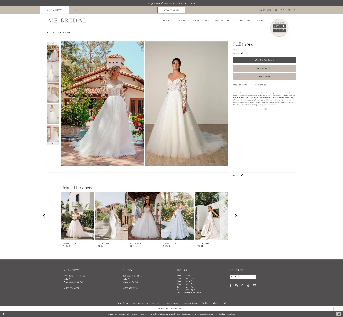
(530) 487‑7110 (130, 288)
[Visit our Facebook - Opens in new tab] (230, 285)
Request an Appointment (264, 68)
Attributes (260, 84)
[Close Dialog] (4, 314)
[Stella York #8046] (144, 216)
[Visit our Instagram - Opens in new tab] (236, 285)
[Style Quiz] (279, 28)
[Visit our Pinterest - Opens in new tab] (242, 285)
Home (50, 32)
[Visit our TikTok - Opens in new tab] (248, 285)
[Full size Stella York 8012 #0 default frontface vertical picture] (102, 103)
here (233, 314)
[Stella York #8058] (77, 216)
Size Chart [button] (238, 52)
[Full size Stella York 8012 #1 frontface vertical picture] (186, 103)
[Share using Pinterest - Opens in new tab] (242, 175)
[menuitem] (54, 10)
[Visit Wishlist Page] (282, 10)
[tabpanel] (102, 103)
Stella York (64, 32)
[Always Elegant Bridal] (66, 20)
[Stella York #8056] (111, 216)
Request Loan (264, 76)
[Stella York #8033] (177, 216)
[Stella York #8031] (211, 216)
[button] (289, 10)
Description (240, 84)
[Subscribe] (253, 277)
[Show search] (276, 10)
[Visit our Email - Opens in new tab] (254, 285)
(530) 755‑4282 (71, 288)
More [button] (266, 109)
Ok (339, 314)
